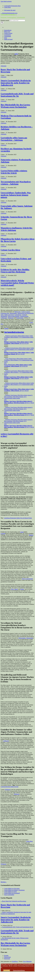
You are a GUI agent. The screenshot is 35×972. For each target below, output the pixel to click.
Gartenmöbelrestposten (14, 332)
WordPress (15, 961)
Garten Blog (7, 7)
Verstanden (6, 970)
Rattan (22, 589)
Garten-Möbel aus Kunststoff (12, 893)
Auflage (24, 315)
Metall (16, 589)
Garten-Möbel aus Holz (10, 891)
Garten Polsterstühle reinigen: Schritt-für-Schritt (14, 172)
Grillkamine (4, 318)
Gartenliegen (17, 315)
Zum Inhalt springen (6, 1)
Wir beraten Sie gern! (9, 10)
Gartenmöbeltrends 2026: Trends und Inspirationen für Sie (17, 95)
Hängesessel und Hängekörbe (26, 313)
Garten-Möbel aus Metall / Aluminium (14, 890)
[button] (6, 345)
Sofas (5, 38)
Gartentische (7, 34)
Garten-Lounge (8, 33)
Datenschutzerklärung (19, 970)
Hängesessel (29, 638)
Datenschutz (7, 957)
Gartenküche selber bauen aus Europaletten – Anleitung (14, 139)
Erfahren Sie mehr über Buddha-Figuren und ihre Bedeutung (15, 270)
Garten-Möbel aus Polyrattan (12, 888)
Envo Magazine (27, 961)
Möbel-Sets (7, 31)
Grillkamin (6, 741)
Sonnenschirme (24, 316)
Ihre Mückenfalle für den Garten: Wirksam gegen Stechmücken (15, 106)
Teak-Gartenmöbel (9, 894)
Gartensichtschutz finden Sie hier (9, 786)
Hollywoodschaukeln (13, 316)
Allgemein (3, 66)
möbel (16, 54)
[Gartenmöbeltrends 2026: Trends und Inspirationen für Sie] (17, 927)
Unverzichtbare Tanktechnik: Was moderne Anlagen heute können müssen (16, 195)
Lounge (3, 533)
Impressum (7, 958)
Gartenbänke (7, 36)
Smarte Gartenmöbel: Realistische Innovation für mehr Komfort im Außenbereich (16, 82)
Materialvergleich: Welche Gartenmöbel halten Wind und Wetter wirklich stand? (17, 282)
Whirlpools (11, 318)
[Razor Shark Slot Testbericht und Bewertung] (13, 901)
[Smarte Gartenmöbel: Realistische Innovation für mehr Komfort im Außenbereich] (17, 913)
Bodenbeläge (19, 318)
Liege (22, 532)
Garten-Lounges (25, 311)
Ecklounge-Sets (5, 313)
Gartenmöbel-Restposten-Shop (12, 6)
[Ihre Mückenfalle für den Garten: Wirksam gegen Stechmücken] (17, 939)
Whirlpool (7, 789)
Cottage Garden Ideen (10, 250)
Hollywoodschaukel (27, 578)
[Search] (2, 22)
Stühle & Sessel (8, 39)
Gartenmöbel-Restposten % (9, 14)
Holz (12, 589)
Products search (5, 20)
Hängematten (13, 313)
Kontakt (6, 955)
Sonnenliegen (7, 30)
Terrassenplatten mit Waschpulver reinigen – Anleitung (16, 183)
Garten (6, 328)
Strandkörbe (4, 316)
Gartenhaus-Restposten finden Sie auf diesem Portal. (18, 518)
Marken (31, 535)
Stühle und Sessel (9, 315)
